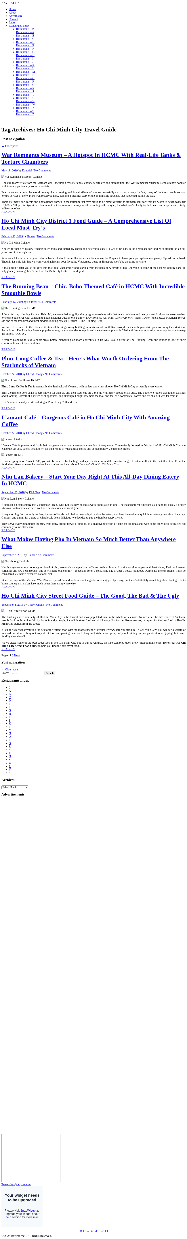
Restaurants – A (25, 32)
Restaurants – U (25, 98)
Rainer (31, 236)
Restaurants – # (25, 28)
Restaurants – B (25, 35)
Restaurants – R (25, 88)
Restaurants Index (19, 25)
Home (12, 9)
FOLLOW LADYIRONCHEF (94, 1231)
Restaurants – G (25, 51)
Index (12, 22)
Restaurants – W (25, 104)
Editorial (27, 170)
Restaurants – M (25, 71)
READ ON (8, 211)
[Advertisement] (16, 854)
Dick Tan (34, 492)
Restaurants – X (25, 107)
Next (17, 655)
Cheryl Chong (34, 374)
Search (5, 672)
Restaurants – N (25, 75)
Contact (13, 19)
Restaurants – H (25, 55)
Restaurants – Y (25, 111)
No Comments (42, 170)
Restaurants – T (25, 94)
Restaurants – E (25, 45)
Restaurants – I (24, 58)
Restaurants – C (25, 38)
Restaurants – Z (25, 114)
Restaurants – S (25, 91)
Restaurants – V (25, 101)
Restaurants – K (25, 65)
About (12, 12)
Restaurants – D (25, 42)
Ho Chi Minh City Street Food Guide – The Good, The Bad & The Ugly (90, 595)
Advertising (15, 15)
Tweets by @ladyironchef (16, 1184)
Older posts (9, 146)
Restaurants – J (24, 61)
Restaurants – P (25, 81)
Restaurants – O (25, 78)
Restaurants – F (25, 48)
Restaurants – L (25, 68)
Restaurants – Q (25, 84)
